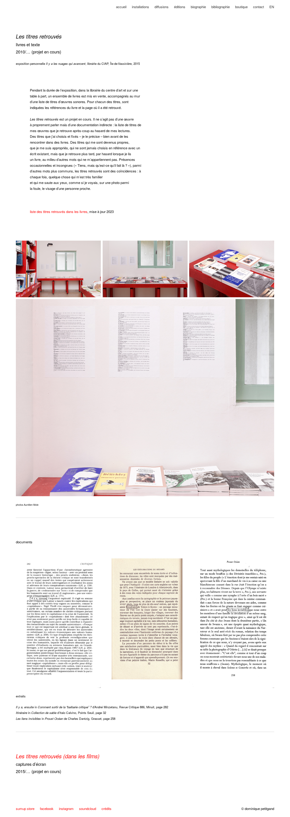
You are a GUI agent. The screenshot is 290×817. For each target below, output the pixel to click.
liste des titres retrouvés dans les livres (58, 211)
